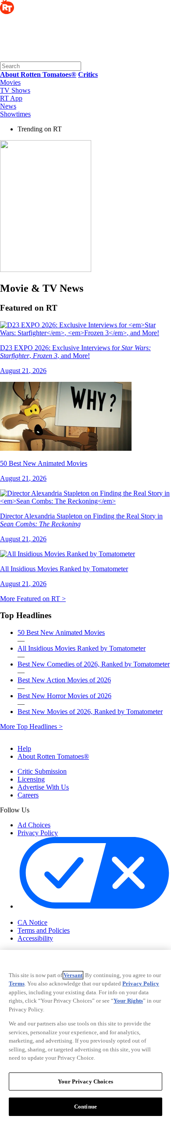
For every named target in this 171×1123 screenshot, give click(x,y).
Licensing (31, 779)
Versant (73, 975)
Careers (28, 795)
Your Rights (128, 1000)
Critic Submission (42, 771)
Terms (17, 983)
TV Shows (15, 90)
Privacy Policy (38, 833)
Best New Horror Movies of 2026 (64, 695)
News (8, 106)
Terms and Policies (44, 930)
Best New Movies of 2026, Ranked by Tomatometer (90, 711)
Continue (85, 1106)
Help (24, 748)
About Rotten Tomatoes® (53, 756)
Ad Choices (34, 825)
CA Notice (32, 922)
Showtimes (15, 114)
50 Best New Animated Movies (61, 632)
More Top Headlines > (31, 726)
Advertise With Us (43, 787)
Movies (10, 82)
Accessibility (35, 938)
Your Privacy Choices (54, 915)
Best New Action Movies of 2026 (64, 680)
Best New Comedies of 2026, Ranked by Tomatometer (94, 664)
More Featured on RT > (33, 598)
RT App (11, 98)
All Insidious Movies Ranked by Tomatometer (82, 648)
